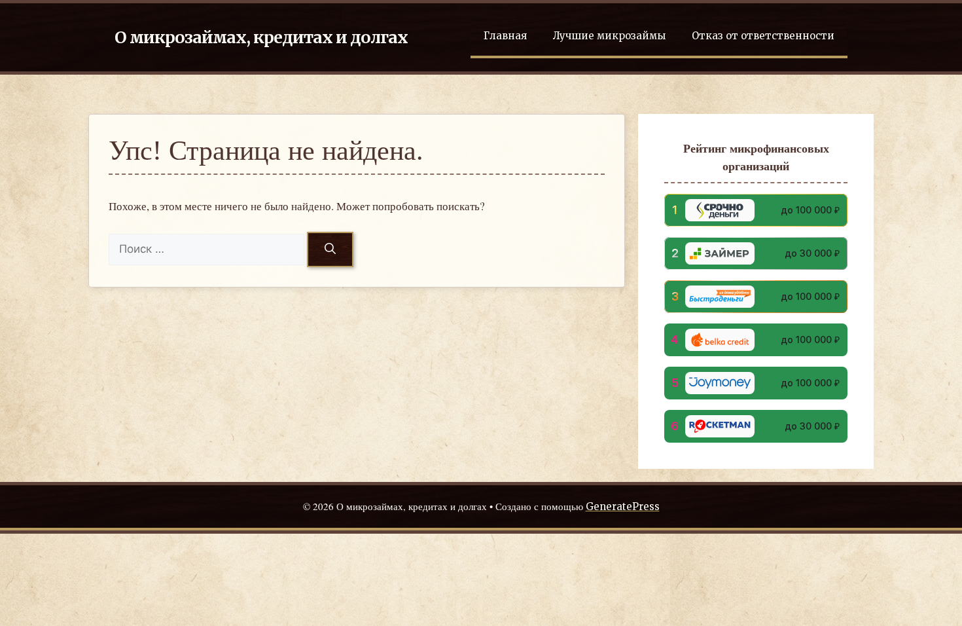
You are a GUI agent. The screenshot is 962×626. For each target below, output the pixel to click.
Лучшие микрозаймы (609, 35)
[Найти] (330, 249)
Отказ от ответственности (763, 35)
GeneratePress (623, 506)
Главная (505, 35)
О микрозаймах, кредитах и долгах (261, 37)
